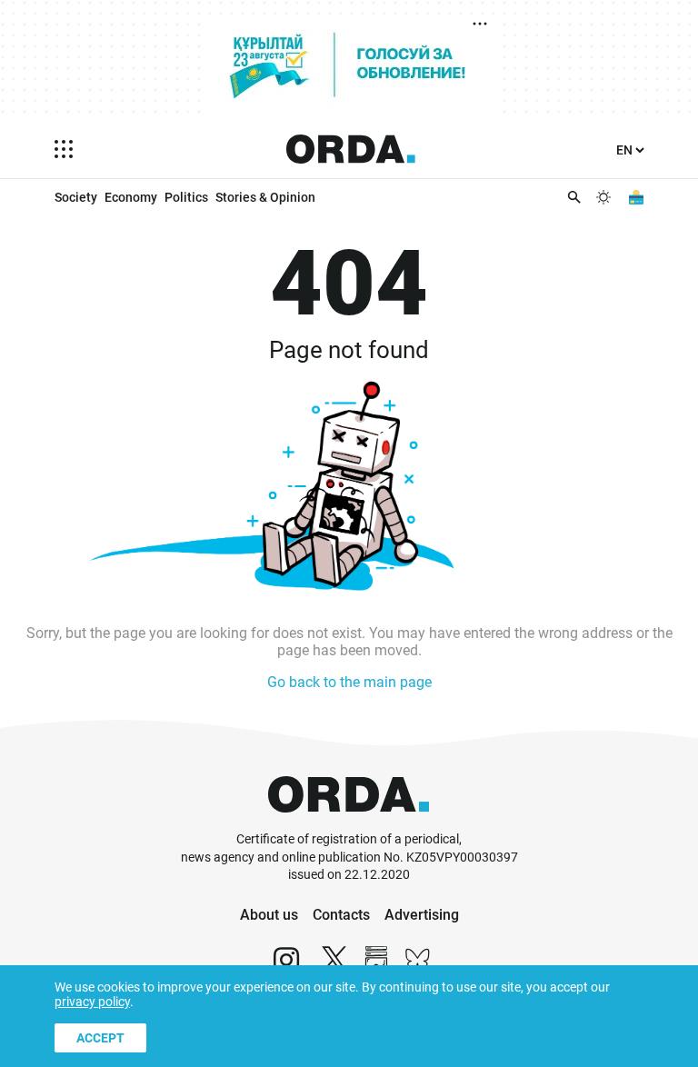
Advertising (421, 914)
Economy (131, 197)
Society (76, 197)
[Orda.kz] (348, 822)
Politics (186, 197)
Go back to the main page (349, 682)
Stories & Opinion (265, 197)
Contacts (341, 914)
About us (269, 914)
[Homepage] (350, 149)
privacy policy (92, 1001)
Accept (100, 1038)
